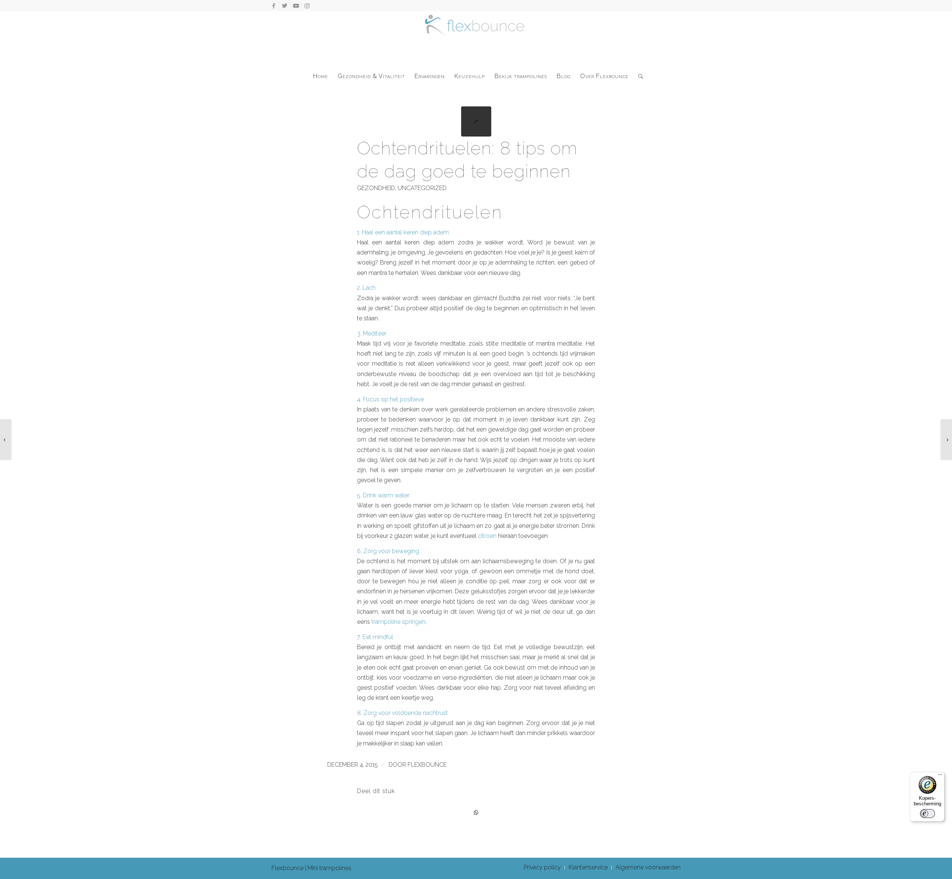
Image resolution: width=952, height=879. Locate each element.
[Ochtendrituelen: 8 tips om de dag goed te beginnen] (476, 121)
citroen (487, 535)
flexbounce (427, 764)
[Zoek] (638, 76)
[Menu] (940, 776)
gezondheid (376, 188)
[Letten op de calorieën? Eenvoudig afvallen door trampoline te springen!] (6, 439)
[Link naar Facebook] (273, 5)
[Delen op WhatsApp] (476, 812)
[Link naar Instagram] (307, 5)
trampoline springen (398, 621)
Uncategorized (422, 188)
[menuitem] (320, 76)
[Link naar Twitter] (284, 5)
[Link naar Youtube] (295, 5)
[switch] (927, 813)
